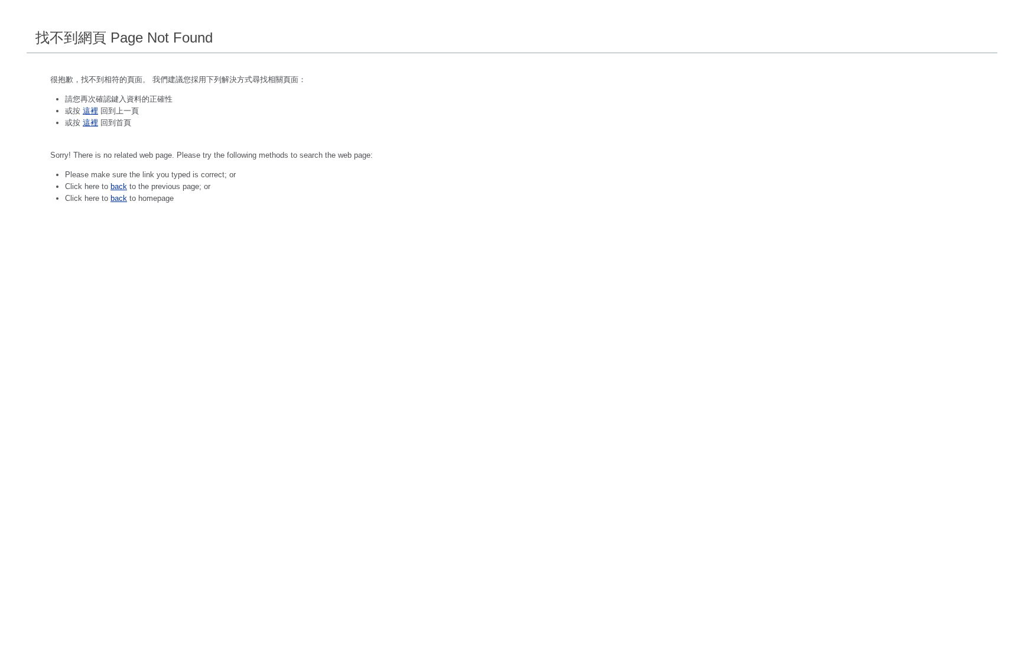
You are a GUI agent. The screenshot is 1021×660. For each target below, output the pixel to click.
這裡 (90, 110)
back (118, 186)
